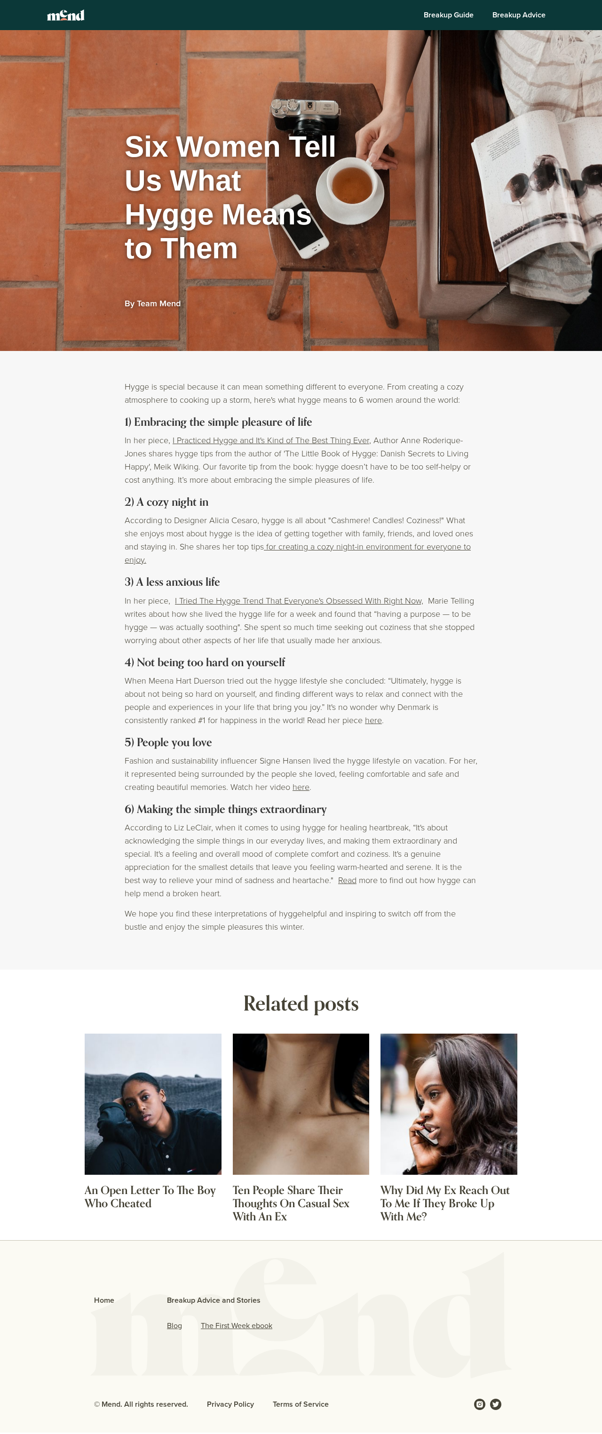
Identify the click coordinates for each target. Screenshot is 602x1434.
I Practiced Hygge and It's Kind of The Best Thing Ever (271, 440)
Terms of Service (301, 1404)
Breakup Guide (449, 14)
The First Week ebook (236, 1325)
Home (104, 1300)
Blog (174, 1325)
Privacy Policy (230, 1404)
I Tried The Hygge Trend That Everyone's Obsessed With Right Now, (299, 601)
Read (347, 880)
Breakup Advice (519, 14)
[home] (66, 15)
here (373, 720)
